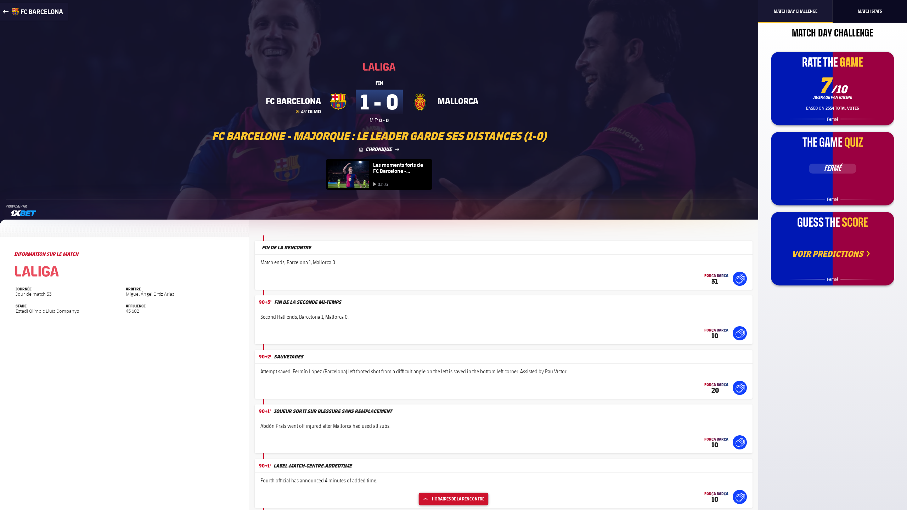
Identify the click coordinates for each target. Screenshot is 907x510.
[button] (740, 279)
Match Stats (870, 11)
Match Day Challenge (795, 11)
